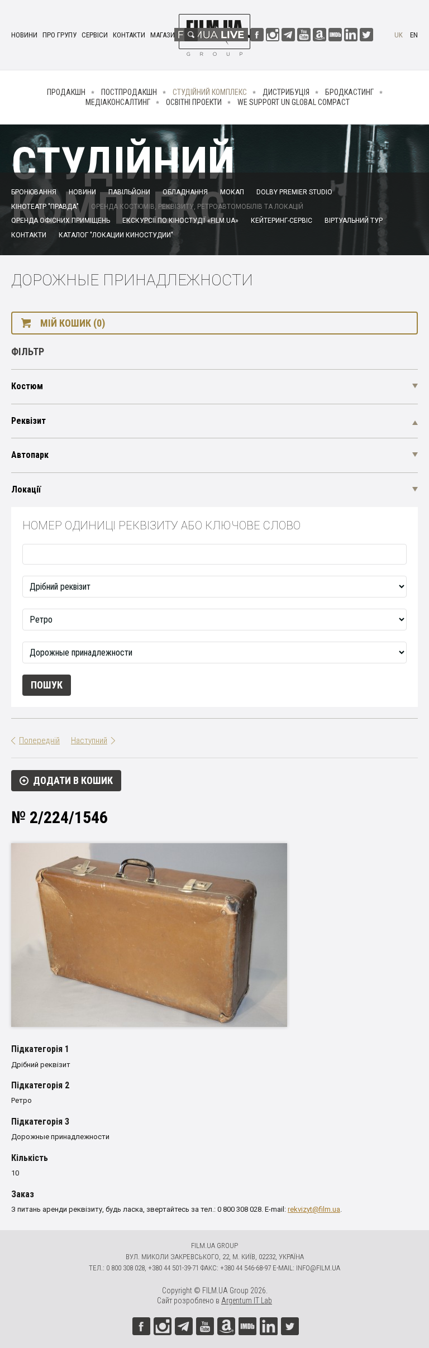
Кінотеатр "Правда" (45, 207)
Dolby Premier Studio (294, 192)
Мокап (232, 192)
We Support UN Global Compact (293, 102)
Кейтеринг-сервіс (281, 220)
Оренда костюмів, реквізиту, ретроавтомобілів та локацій (197, 207)
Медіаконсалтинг (117, 102)
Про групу (59, 35)
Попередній (39, 740)
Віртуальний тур (354, 220)
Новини (24, 35)
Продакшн (66, 92)
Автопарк (30, 455)
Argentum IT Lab (246, 1300)
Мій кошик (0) (72, 323)
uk (398, 35)
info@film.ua (318, 1268)
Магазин (164, 35)
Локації (26, 489)
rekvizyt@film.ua (314, 1209)
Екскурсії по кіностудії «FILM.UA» (180, 220)
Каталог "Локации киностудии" (116, 235)
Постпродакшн (129, 92)
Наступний (89, 740)
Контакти (129, 35)
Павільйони (129, 192)
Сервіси (95, 35)
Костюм (27, 386)
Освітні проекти (194, 102)
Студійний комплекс (210, 92)
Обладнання (185, 192)
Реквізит (28, 420)
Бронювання (33, 192)
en (414, 35)
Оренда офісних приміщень (60, 220)
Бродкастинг (349, 92)
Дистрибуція (286, 92)
